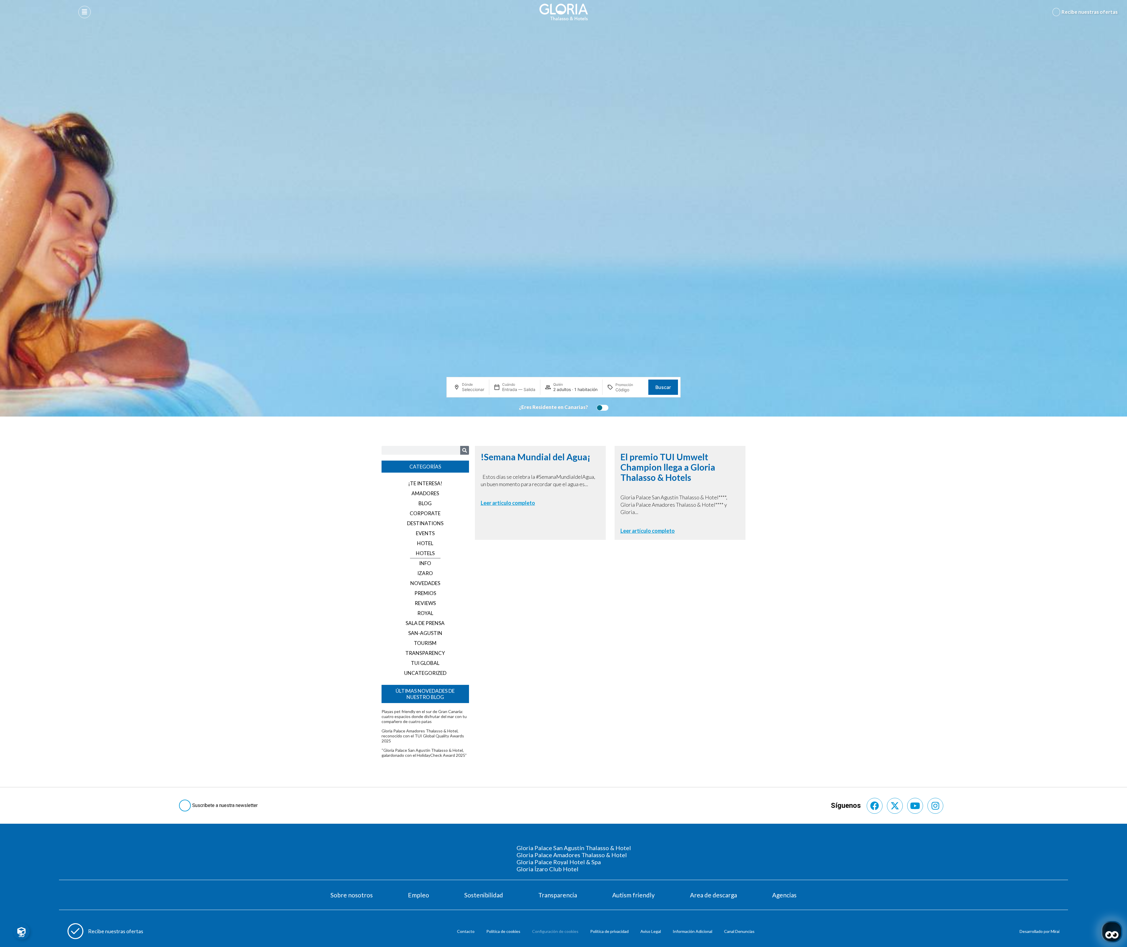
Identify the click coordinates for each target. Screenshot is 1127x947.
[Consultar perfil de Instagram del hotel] (935, 806)
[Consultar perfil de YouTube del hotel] (915, 806)
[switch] (601, 408)
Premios (425, 593)
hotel (425, 543)
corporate (425, 513)
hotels (425, 553)
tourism (425, 643)
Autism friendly (633, 895)
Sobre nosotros (351, 895)
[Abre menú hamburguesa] (84, 12)
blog (425, 503)
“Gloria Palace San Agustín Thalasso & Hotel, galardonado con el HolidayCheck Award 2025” (424, 753)
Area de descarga (713, 895)
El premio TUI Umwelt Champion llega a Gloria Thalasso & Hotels (667, 467)
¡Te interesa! (425, 483)
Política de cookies (503, 931)
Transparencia (557, 895)
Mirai (1055, 931)
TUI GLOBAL (425, 663)
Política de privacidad (609, 931)
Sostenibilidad (483, 895)
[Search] (464, 450)
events (425, 533)
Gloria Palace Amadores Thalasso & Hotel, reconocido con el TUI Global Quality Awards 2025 (423, 735)
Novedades (425, 583)
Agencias (784, 895)
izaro (425, 573)
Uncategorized (425, 673)
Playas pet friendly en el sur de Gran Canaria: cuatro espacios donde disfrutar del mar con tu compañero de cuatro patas (424, 716)
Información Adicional (692, 931)
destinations (425, 523)
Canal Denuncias (739, 931)
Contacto (466, 931)
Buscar (663, 387)
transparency (425, 653)
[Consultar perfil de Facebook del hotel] (875, 806)
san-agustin (425, 633)
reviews (425, 603)
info (425, 563)
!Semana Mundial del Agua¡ (536, 456)
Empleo (418, 895)
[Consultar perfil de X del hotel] (895, 806)
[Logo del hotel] (564, 12)
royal (425, 613)
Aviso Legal (650, 931)
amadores (425, 493)
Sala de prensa (425, 623)
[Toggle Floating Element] (21, 931)
